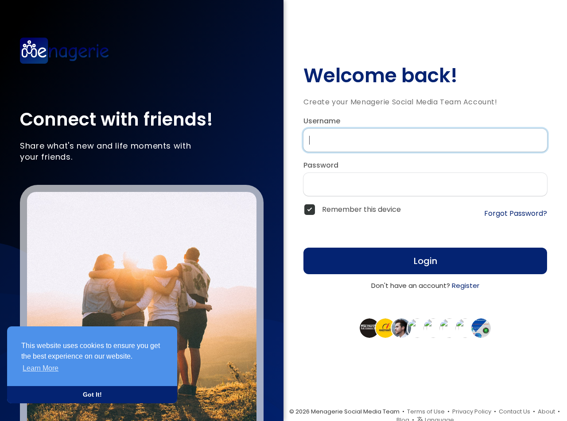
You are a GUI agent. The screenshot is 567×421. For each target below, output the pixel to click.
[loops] (417, 327)
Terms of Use (426, 411)
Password (320, 165)
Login (425, 261)
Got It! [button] (92, 394)
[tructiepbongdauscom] (433, 327)
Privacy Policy (471, 411)
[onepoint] (385, 327)
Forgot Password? (515, 213)
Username (321, 121)
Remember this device (361, 209)
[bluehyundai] (465, 327)
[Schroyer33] (481, 327)
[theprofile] (369, 327)
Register (465, 285)
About (546, 411)
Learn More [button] (40, 368)
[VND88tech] (449, 327)
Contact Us (514, 411)
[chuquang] (401, 327)
